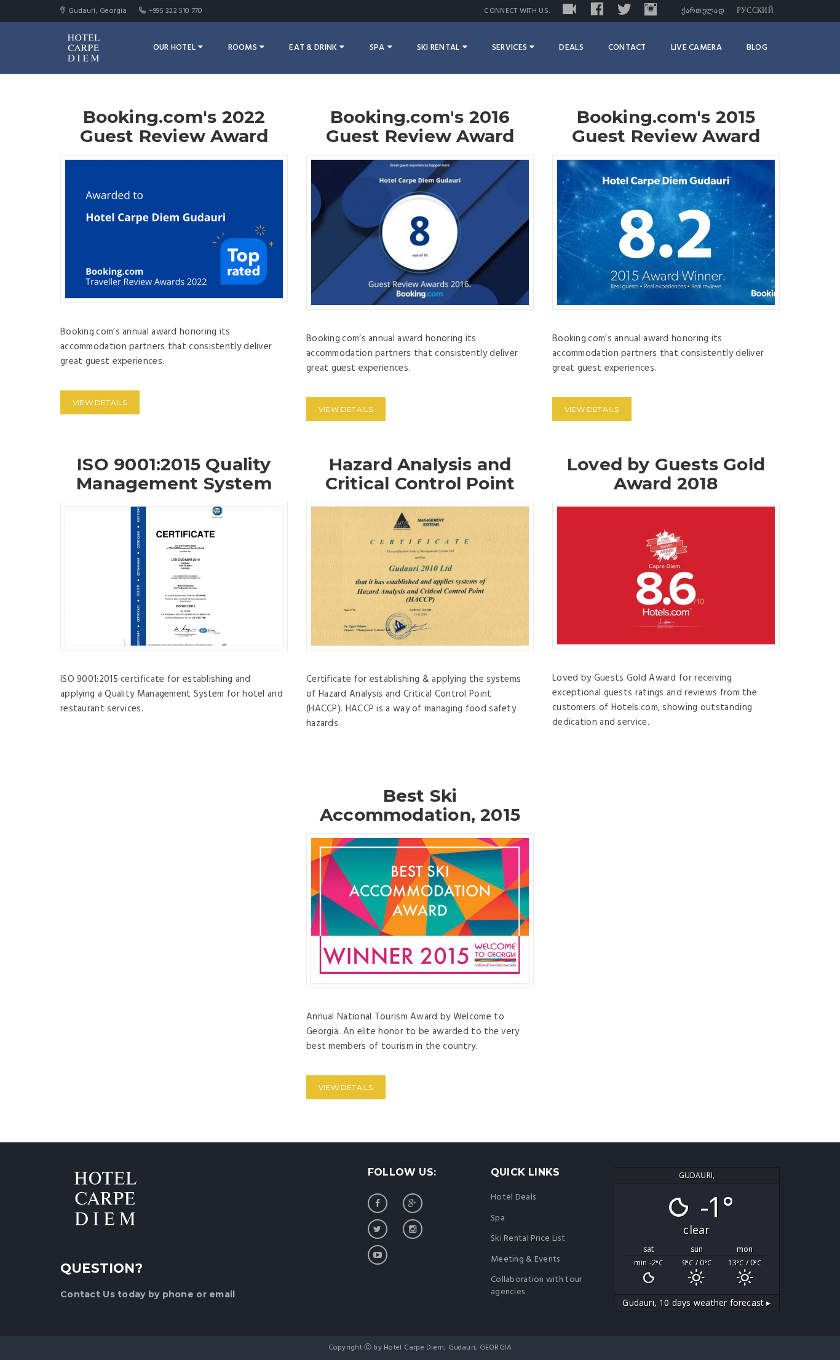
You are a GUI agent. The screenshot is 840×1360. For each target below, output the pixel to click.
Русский (755, 11)
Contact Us (87, 1294)
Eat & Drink (313, 47)
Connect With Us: (517, 11)
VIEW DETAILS (100, 402)
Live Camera (696, 47)
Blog (757, 47)
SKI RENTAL (438, 47)
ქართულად (702, 11)
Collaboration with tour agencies (536, 1286)
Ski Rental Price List (528, 1239)
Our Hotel (174, 47)
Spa (377, 47)
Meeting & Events (525, 1259)
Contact (627, 47)
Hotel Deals (513, 1197)
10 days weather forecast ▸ (696, 1302)
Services (509, 47)
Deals (571, 47)
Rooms (242, 47)
